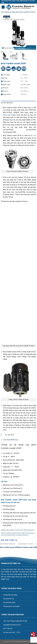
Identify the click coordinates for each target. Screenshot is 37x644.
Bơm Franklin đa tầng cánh (9, 12)
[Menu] (3, 7)
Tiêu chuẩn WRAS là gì (10, 440)
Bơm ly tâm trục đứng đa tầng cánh (18, 535)
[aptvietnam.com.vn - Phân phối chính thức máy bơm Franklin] (20, 7)
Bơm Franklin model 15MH (9, 547)
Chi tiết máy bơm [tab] (7, 103)
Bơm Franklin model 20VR (11, 533)
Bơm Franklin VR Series (27, 12)
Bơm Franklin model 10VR (27, 547)
